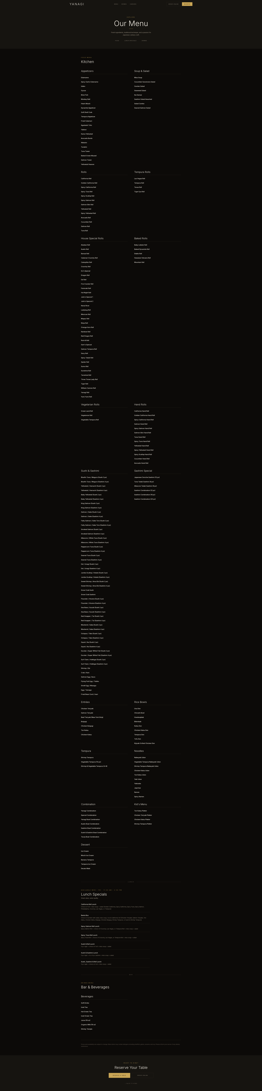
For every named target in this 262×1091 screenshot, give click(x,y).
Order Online (173, 4)
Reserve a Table (119, 1075)
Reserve (187, 4)
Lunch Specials (130, 40)
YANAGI (77, 4)
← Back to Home (131, 1083)
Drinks (124, 4)
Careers (133, 4)
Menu (116, 4)
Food (117, 40)
